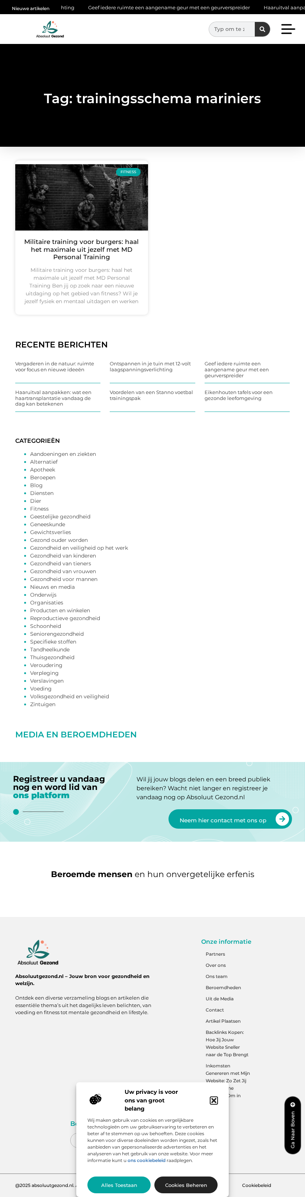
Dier (35, 501)
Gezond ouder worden (59, 540)
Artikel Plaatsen (223, 1021)
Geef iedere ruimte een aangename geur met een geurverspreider (150, 7)
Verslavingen (47, 680)
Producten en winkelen (60, 610)
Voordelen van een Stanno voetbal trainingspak (151, 395)
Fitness (39, 508)
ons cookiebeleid (147, 1160)
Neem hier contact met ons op (223, 820)
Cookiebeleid (256, 1185)
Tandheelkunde (50, 649)
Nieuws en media (52, 587)
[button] (214, 1100)
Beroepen (42, 477)
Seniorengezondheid (57, 634)
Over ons (216, 965)
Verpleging (44, 673)
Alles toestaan (119, 1185)
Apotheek (42, 469)
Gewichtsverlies (50, 532)
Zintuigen (42, 704)
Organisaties (46, 602)
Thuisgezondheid (52, 657)
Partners (215, 954)
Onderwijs (43, 594)
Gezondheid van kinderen (63, 555)
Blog (36, 485)
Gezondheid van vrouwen (63, 571)
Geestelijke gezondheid (60, 516)
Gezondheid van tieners (60, 563)
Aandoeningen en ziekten (63, 454)
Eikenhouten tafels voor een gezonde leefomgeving (239, 395)
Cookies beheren (186, 1185)
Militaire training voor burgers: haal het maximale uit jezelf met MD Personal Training (81, 249)
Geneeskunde (47, 524)
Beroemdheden (223, 987)
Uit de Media (220, 998)
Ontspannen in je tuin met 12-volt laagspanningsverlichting (150, 366)
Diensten (42, 493)
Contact (215, 1010)
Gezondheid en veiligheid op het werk (79, 547)
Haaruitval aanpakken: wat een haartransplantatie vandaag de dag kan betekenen (53, 398)
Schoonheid (45, 626)
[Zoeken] (262, 29)
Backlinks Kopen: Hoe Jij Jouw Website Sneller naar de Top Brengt (227, 1043)
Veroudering (46, 665)
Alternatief (44, 461)
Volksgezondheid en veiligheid (69, 696)
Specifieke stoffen (53, 641)
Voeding (41, 688)
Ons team (217, 976)
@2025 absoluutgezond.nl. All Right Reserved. (66, 1185)
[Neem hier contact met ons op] (282, 819)
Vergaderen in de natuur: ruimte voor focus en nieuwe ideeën (54, 366)
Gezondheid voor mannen (63, 579)
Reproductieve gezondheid (65, 618)
